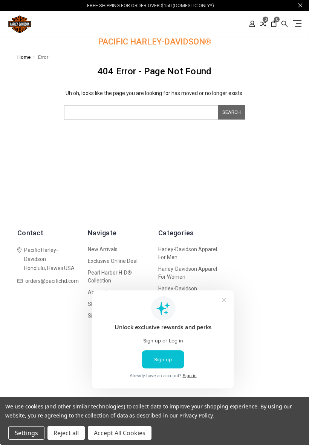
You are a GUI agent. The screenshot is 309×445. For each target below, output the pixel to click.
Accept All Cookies (119, 433)
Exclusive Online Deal (113, 261)
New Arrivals (103, 249)
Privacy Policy (195, 415)
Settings (26, 433)
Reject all (66, 433)
